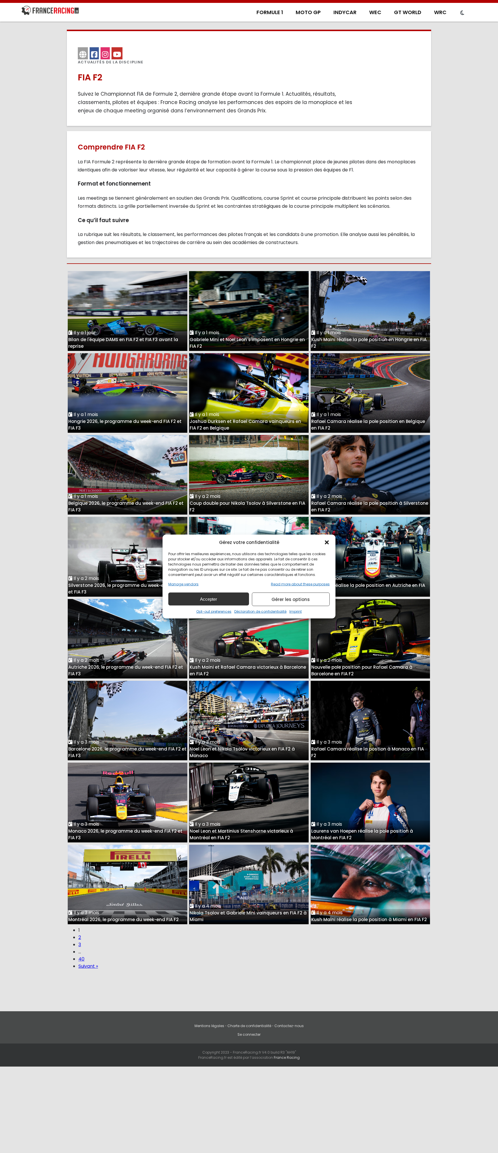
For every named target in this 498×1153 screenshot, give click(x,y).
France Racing (287, 1057)
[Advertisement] (249, 1109)
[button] (327, 542)
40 (81, 959)
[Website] (83, 53)
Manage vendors (183, 584)
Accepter (208, 598)
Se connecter (249, 1034)
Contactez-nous (289, 1025)
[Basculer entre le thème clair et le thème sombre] (462, 13)
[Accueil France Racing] (50, 11)
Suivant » (88, 966)
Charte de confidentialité (249, 1025)
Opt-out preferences (213, 611)
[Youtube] (117, 53)
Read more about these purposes (300, 584)
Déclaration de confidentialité (260, 611)
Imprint (295, 611)
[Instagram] (105, 53)
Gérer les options (290, 599)
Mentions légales (209, 1025)
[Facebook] (94, 53)
